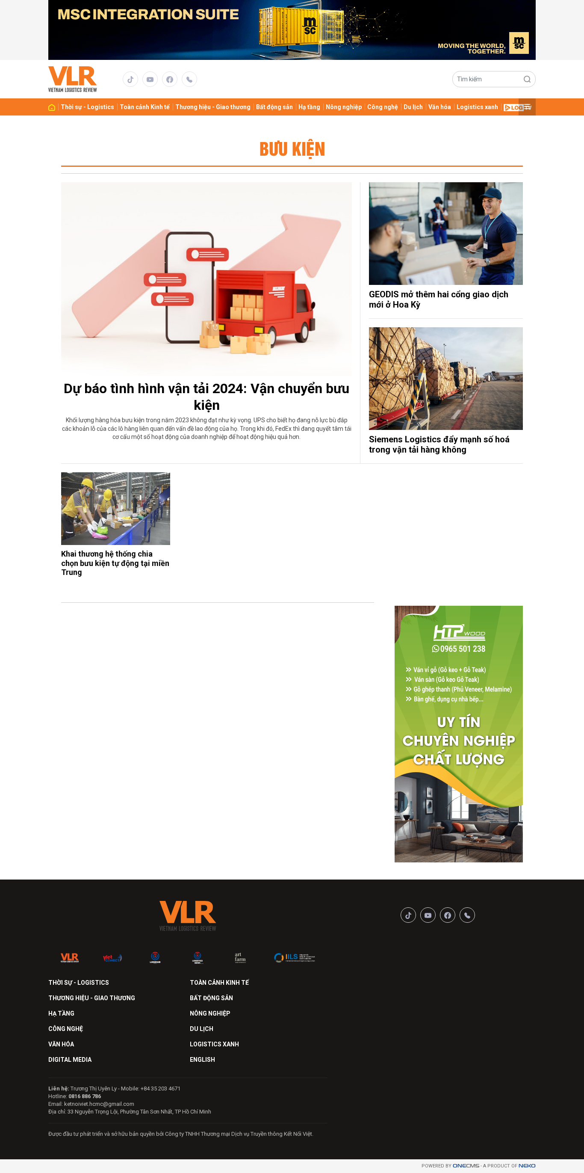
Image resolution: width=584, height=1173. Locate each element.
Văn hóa (439, 107)
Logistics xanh (477, 107)
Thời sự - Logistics (87, 107)
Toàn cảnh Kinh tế (145, 107)
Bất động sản (274, 107)
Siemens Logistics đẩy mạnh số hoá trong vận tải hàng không (439, 444)
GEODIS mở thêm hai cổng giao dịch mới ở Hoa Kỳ (438, 299)
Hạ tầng (309, 107)
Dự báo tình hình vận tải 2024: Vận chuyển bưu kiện (206, 396)
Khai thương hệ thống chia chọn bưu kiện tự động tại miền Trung (115, 563)
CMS (466, 1166)
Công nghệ (382, 107)
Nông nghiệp (344, 107)
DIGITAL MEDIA (69, 1059)
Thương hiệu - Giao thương (213, 107)
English (202, 1059)
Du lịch (413, 107)
